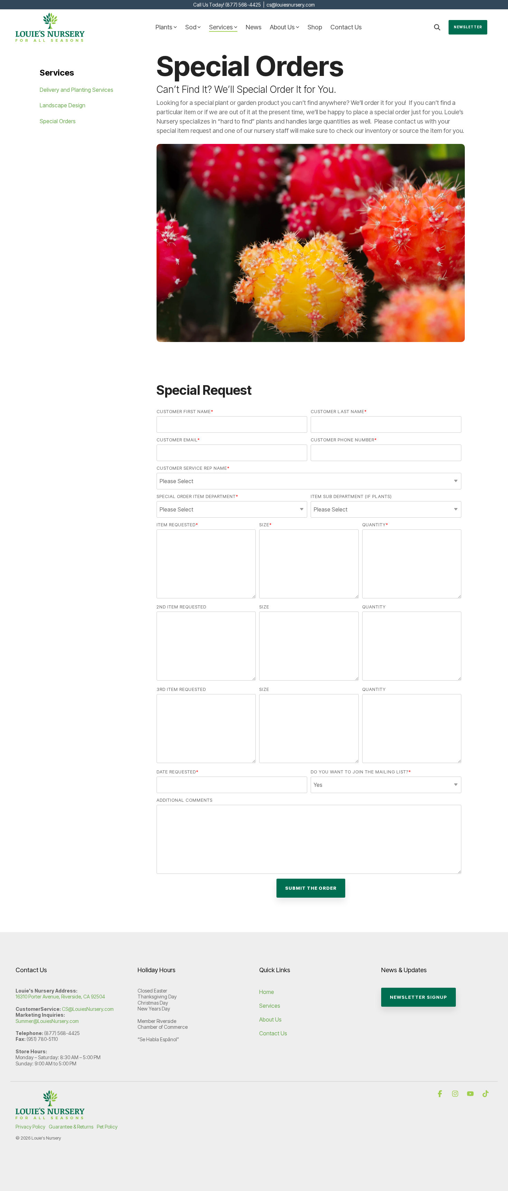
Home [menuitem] (266, 991)
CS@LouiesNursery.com (88, 1009)
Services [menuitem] (269, 1005)
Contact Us (346, 27)
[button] (440, 1094)
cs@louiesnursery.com (290, 5)
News (254, 27)
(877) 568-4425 (243, 5)
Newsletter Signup (418, 997)
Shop (315, 27)
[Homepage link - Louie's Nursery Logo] (50, 1115)
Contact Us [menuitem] (273, 1033)
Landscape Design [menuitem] (62, 105)
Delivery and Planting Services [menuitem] (76, 89)
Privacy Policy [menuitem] (30, 1127)
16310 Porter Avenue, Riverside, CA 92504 (60, 996)
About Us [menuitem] (270, 1019)
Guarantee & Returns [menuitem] (71, 1127)
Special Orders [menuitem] (58, 121)
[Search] (437, 27)
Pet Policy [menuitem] (107, 1127)
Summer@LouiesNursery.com (47, 1021)
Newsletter (468, 27)
